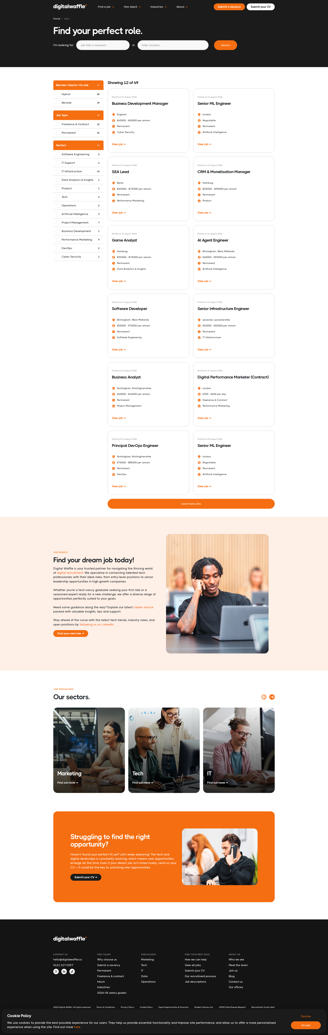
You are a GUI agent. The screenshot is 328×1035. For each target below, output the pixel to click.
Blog (232, 976)
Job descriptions (195, 981)
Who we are (236, 959)
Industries (103, 987)
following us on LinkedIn (97, 624)
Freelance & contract (110, 976)
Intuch (101, 981)
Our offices (236, 987)
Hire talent (130, 6)
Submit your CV (195, 970)
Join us (233, 970)
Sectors (61, 145)
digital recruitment (70, 572)
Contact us (236, 981)
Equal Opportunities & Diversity (174, 1007)
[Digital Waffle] (70, 6)
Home (56, 18)
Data (144, 976)
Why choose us (107, 959)
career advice (143, 607)
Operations (148, 981)
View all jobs (193, 965)
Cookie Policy (146, 1007)
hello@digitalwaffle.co (67, 959)
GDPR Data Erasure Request (232, 1007)
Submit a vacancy (108, 965)
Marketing (147, 959)
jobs (66, 18)
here (77, 1027)
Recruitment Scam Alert (263, 1007)
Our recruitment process (200, 976)
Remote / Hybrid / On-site (72, 85)
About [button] (180, 6)
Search (225, 45)
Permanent (104, 970)
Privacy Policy (127, 1007)
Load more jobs (191, 503)
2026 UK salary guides (111, 992)
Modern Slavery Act (203, 1007)
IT (142, 970)
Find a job (104, 6)
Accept (305, 1025)
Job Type (62, 115)
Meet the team (238, 965)
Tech (144, 965)
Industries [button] (157, 6)
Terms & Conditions (105, 1007)
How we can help (196, 959)
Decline (306, 1016)
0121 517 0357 (63, 965)
